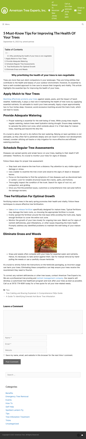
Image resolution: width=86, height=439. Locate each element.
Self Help (10, 407)
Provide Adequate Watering (17, 61)
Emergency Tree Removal (17, 396)
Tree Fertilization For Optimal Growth (20, 67)
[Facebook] (78, 435)
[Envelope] (82, 435)
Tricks (8, 420)
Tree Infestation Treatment (18, 417)
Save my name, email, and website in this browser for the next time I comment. (39, 355)
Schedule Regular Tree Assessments (20, 64)
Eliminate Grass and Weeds (17, 69)
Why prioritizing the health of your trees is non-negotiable (31, 56)
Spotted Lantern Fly (14, 410)
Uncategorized (12, 424)
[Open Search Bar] (82, 24)
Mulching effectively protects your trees (20, 99)
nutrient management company (50, 278)
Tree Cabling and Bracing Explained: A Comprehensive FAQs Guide (34, 293)
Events (9, 400)
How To (9, 403)
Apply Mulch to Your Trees (16, 58)
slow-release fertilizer (23, 209)
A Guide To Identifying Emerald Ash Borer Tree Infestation (30, 296)
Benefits (9, 393)
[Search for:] (43, 375)
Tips (8, 290)
